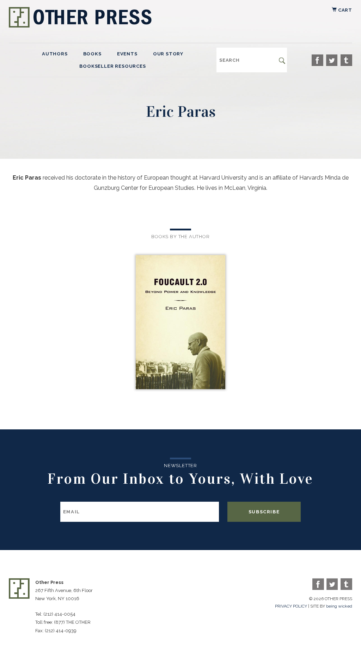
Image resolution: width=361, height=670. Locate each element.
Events (127, 53)
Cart (344, 10)
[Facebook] (317, 60)
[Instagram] (346, 60)
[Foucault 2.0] (180, 323)
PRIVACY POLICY (291, 606)
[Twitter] (332, 60)
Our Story (168, 53)
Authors (55, 53)
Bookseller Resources (112, 66)
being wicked (339, 606)
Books (92, 53)
